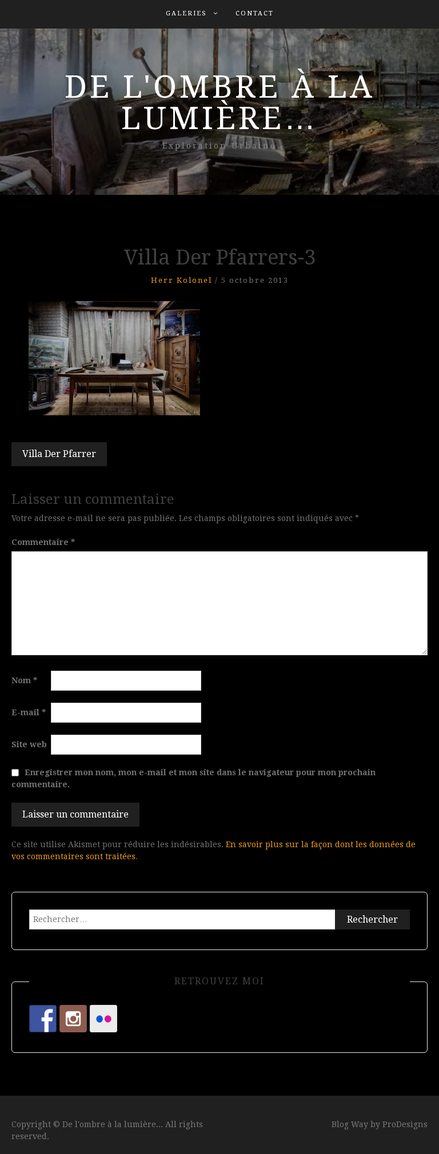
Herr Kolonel (181, 280)
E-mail (28, 712)
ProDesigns (405, 1124)
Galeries (186, 13)
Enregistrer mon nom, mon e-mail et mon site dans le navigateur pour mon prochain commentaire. (193, 778)
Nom (24, 680)
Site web (29, 744)
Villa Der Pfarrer (59, 453)
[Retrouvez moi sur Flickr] (103, 1018)
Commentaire (43, 542)
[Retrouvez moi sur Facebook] (43, 1018)
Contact (255, 13)
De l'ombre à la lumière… (220, 103)
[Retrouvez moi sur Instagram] (73, 1018)
